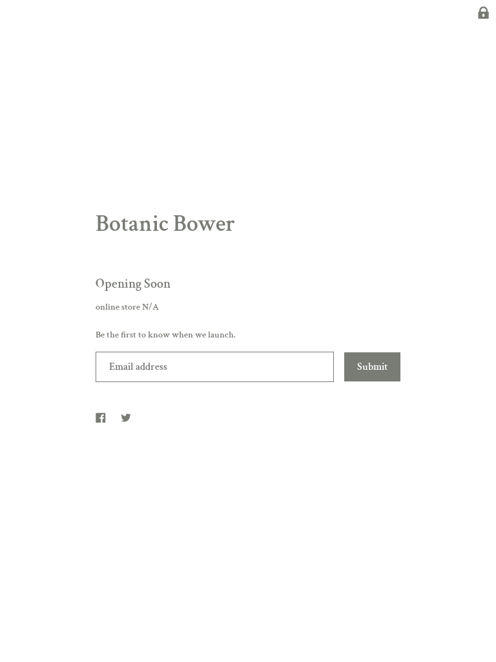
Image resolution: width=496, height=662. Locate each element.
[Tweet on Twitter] (126, 417)
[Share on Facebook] (100, 417)
